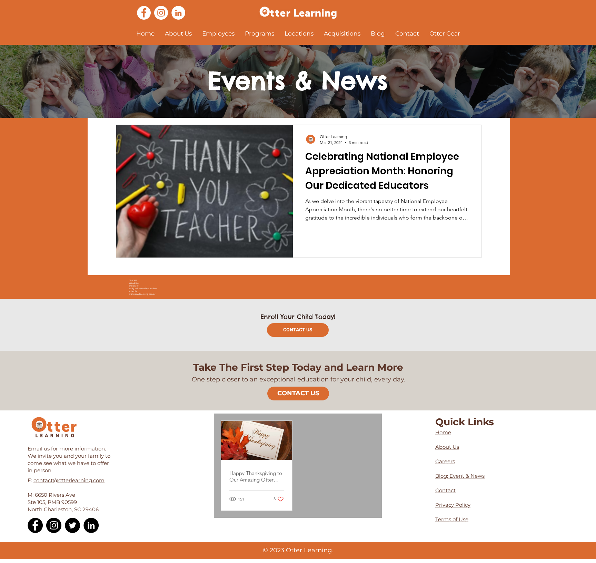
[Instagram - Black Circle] (53, 525)
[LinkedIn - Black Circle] (91, 525)
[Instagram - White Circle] (161, 13)
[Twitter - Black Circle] (72, 525)
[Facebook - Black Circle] (35, 525)
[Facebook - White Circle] (144, 13)
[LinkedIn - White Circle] (178, 13)
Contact (445, 490)
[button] (178, 33)
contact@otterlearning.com (69, 480)
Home (443, 432)
